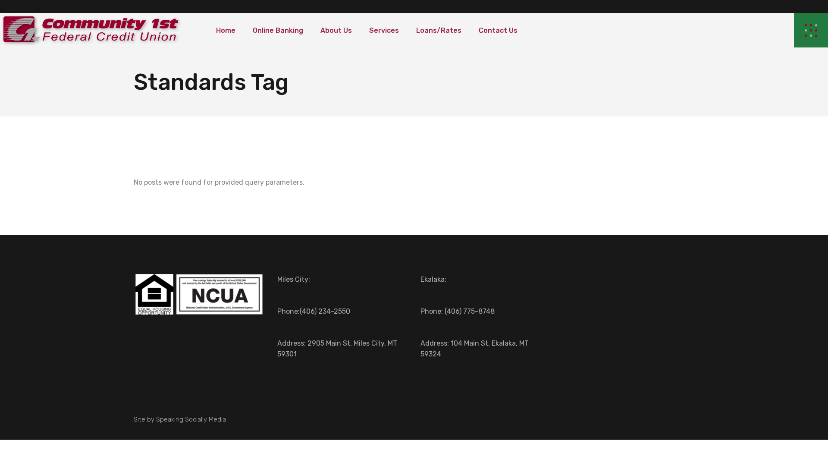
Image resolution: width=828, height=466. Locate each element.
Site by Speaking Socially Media (180, 419)
